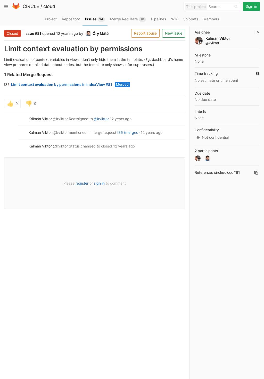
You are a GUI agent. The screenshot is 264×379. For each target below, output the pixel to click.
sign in (99, 183)
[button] (256, 32)
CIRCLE (31, 6)
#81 (38, 33)
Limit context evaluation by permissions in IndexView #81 (61, 84)
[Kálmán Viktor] (198, 158)
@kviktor (101, 119)
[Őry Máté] (207, 158)
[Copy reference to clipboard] (256, 173)
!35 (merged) (128, 132)
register (82, 183)
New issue (173, 33)
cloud (49, 6)
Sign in (251, 6)
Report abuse (145, 33)
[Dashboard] (16, 8)
